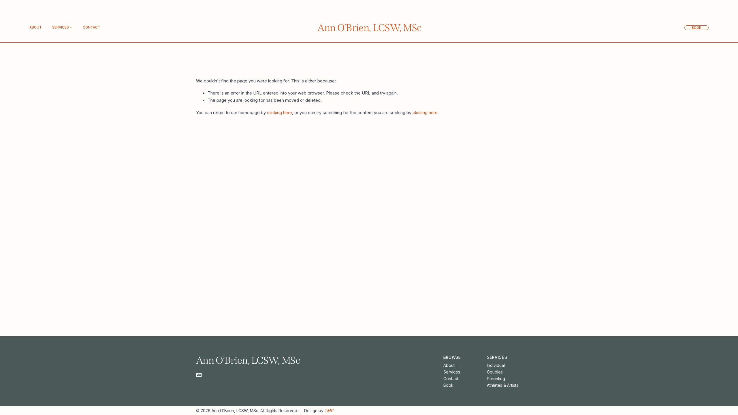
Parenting (496, 378)
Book (696, 28)
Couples (495, 371)
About (35, 27)
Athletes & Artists (502, 385)
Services (451, 371)
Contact (91, 27)
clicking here (279, 112)
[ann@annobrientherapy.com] (199, 375)
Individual (496, 365)
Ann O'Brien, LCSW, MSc (369, 28)
